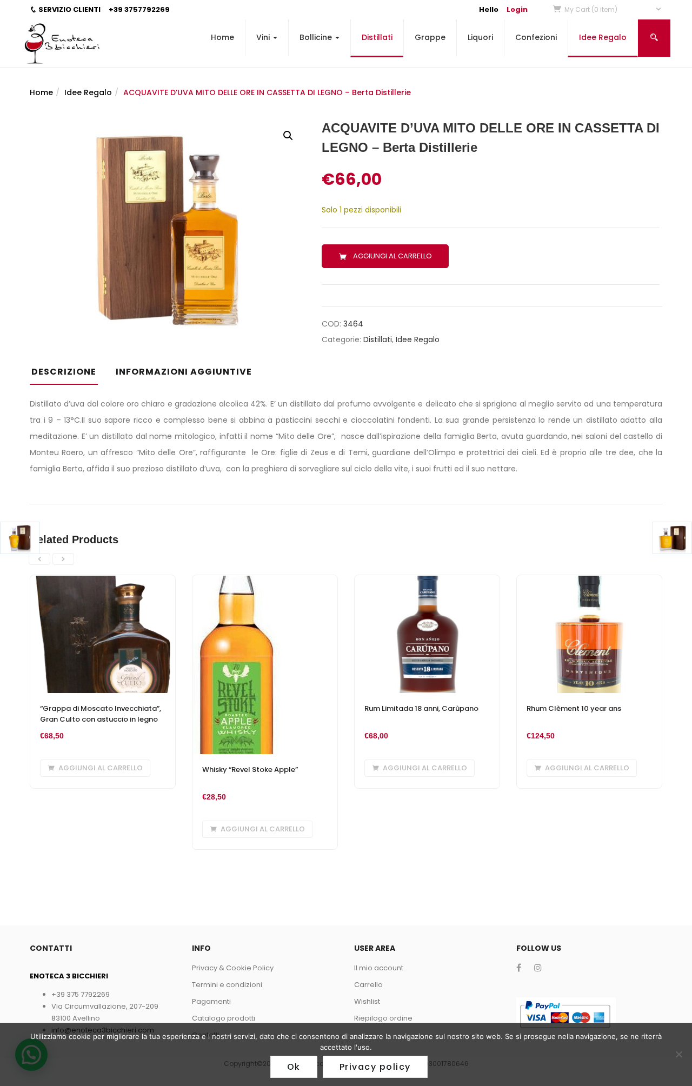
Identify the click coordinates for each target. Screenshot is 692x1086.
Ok (294, 1067)
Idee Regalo (603, 37)
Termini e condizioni (227, 985)
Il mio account (378, 968)
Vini (264, 37)
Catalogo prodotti (223, 1018)
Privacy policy (375, 1067)
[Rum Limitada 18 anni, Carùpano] (427, 581)
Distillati (377, 37)
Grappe (430, 37)
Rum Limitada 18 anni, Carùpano (421, 708)
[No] (678, 1054)
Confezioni (536, 37)
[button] (613, 9)
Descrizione (63, 371)
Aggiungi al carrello (392, 256)
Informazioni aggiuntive (184, 371)
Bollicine (317, 37)
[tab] (68, 375)
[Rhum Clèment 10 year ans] (589, 581)
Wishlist (367, 1001)
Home (222, 37)
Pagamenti (211, 1001)
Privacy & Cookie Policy (233, 968)
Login (517, 9)
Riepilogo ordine (383, 1018)
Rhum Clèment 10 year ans (574, 708)
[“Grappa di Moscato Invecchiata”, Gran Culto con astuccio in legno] (103, 581)
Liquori (480, 37)
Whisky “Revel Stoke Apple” (250, 769)
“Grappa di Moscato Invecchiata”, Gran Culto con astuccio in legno (100, 713)
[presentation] (39, 559)
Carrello (368, 985)
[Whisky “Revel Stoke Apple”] (236, 581)
